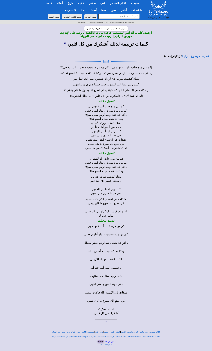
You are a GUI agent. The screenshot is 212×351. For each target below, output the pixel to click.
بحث (147, 332)
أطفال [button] (93, 10)
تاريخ (101, 332)
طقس (112, 332)
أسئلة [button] (60, 3)
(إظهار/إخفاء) (172, 56)
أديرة (78, 332)
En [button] (83, 10)
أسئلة (118, 332)
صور (59, 332)
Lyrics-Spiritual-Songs (96, 22)
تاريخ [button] (70, 3)
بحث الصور (54, 16)
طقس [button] (92, 3)
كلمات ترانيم (71, 332)
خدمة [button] (49, 3)
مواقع (54, 332)
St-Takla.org (82, 22)
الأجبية (123, 332)
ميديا (63, 332)
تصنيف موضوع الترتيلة (195, 56)
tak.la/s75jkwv (106, 345)
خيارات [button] (69, 10)
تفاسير (142, 332)
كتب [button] (102, 3)
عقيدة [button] (81, 3)
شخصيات (90, 332)
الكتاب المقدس (155, 332)
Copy (100, 341)
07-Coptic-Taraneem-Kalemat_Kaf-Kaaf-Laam (120, 22)
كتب (96, 332)
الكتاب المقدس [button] (118, 3)
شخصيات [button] (137, 10)
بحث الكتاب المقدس (72, 16)
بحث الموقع (90, 16)
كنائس (84, 332)
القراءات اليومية (132, 332)
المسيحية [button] (136, 3)
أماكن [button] (124, 10)
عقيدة (106, 332)
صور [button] (113, 10)
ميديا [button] (103, 10)
